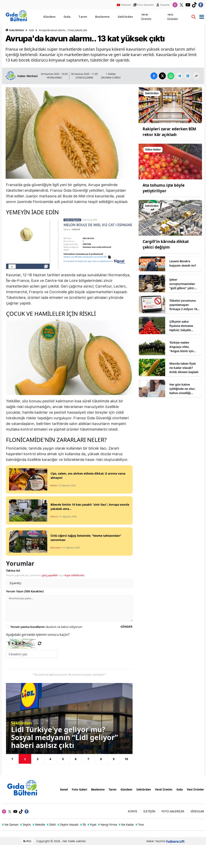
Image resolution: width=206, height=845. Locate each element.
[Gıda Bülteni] (24, 789)
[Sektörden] (170, 105)
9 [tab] (113, 759)
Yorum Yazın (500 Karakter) (25, 591)
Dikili (51, 824)
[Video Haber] (170, 161)
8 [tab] (101, 759)
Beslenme (98, 789)
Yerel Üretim (163, 789)
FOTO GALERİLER (173, 811)
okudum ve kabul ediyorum (46, 627)
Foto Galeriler (145, 5)
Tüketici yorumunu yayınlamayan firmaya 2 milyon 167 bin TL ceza (184, 305)
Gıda (31, 30)
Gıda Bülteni (16, 30)
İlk (83, 824)
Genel (64, 789)
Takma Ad (13, 570)
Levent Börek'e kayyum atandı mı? (182, 263)
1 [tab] (12, 759)
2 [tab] (25, 759)
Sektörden (143, 789)
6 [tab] (75, 759)
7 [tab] (88, 759)
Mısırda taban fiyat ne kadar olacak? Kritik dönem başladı (183, 368)
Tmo (140, 824)
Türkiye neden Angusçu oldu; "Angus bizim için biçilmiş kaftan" (181, 347)
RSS (28, 841)
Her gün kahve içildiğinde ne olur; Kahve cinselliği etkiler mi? (182, 389)
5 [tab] (63, 759)
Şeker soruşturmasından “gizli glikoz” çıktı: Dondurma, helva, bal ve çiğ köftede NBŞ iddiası (184, 284)
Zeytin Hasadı (68, 824)
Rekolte (39, 824)
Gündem (126, 789)
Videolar (126, 5)
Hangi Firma (107, 824)
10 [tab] (126, 759)
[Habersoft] (175, 841)
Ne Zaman (10, 824)
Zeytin (25, 824)
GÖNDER (126, 627)
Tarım (112, 789)
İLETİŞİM (149, 811)
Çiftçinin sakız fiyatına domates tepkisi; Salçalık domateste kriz (181, 326)
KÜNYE (132, 811)
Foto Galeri (79, 789)
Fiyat (92, 824)
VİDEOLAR (197, 811)
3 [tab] (37, 759)
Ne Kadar (126, 824)
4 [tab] (50, 759)
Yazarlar (165, 5)
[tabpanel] (69, 718)
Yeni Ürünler (195, 789)
